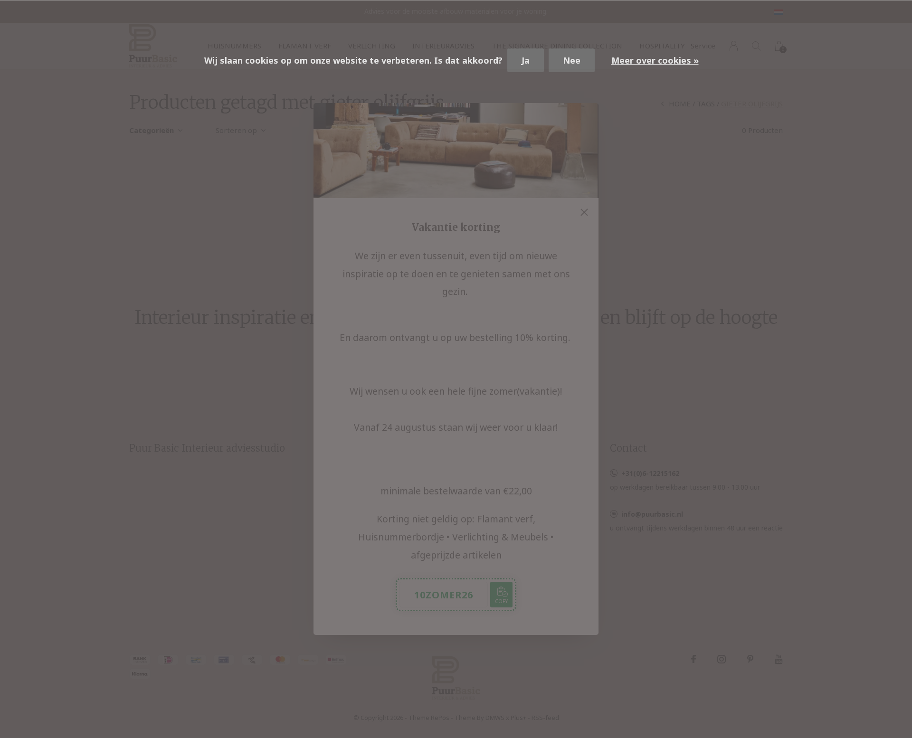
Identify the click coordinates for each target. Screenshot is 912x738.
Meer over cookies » (655, 60)
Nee (571, 60)
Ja (526, 60)
